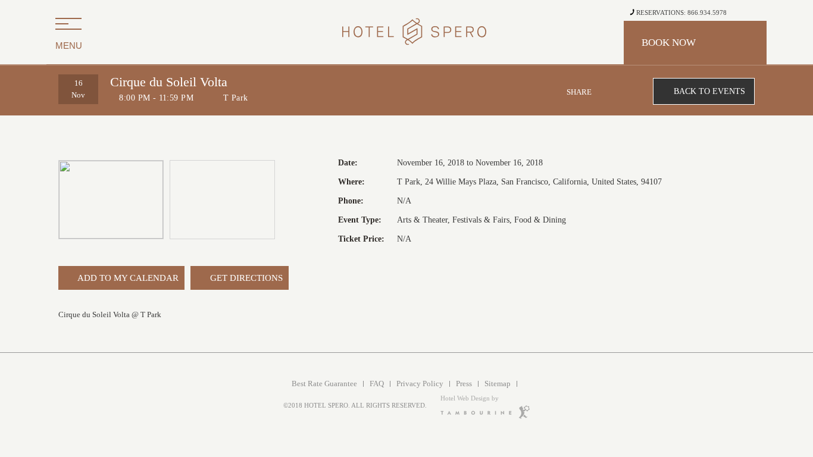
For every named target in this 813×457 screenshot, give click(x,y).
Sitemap (497, 383)
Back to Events (709, 91)
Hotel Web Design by (469, 398)
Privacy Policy (419, 383)
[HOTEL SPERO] (406, 32)
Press (464, 383)
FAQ (377, 383)
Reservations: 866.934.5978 (680, 12)
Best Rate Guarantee (324, 383)
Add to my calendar (127, 278)
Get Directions (245, 278)
